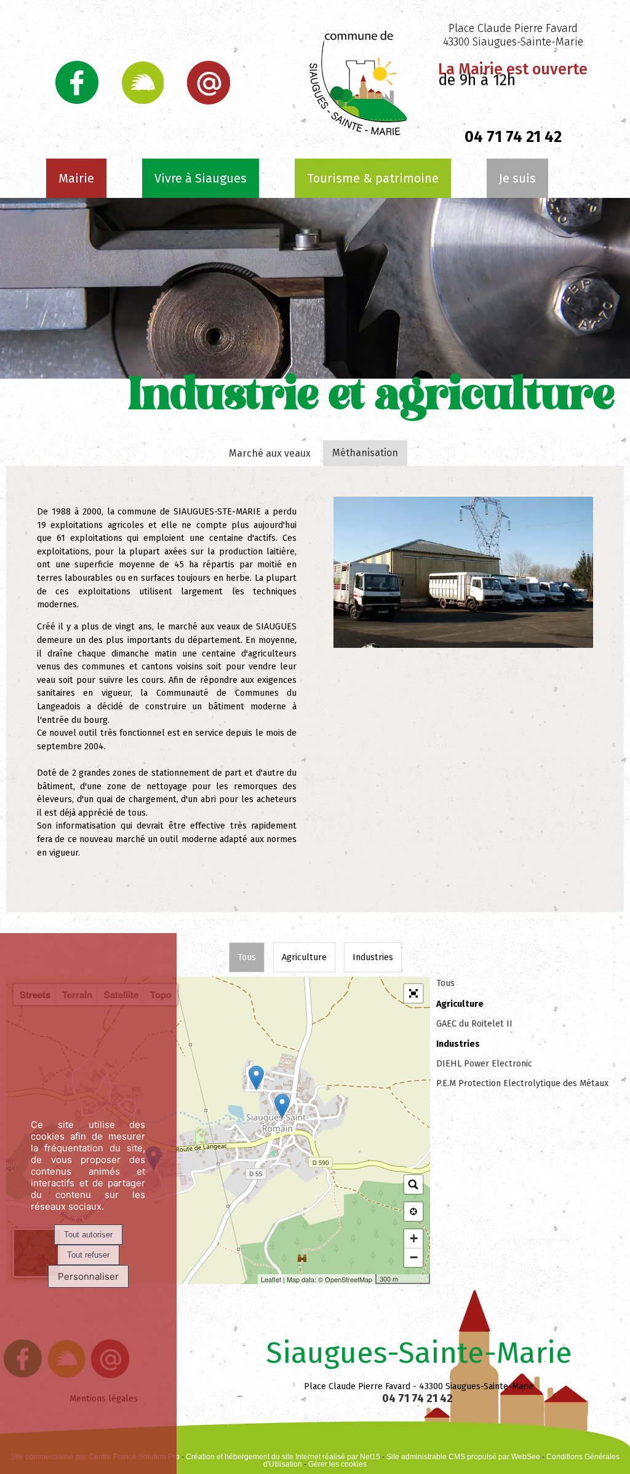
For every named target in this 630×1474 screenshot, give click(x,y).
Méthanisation (365, 453)
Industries (373, 957)
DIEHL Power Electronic (484, 1063)
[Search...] (413, 1184)
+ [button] (414, 1238)
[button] (413, 993)
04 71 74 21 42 (418, 1398)
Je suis (517, 178)
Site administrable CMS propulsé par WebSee (463, 1456)
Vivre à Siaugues (200, 178)
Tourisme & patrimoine (373, 178)
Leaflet (271, 1279)
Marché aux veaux (270, 453)
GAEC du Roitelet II (474, 1024)
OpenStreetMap (348, 1279)
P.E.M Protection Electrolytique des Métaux (522, 1083)
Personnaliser (88, 1276)
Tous (246, 957)
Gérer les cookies (337, 1464)
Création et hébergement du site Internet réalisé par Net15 (283, 1456)
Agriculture (304, 957)
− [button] (414, 1257)
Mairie (76, 178)
